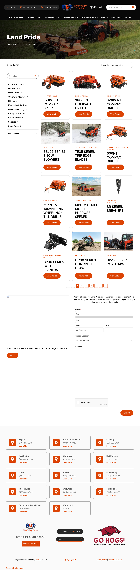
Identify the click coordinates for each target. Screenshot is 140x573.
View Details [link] (52, 114)
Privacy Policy (102, 560)
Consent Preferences (15, 568)
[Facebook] (65, 559)
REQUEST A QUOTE (30, 544)
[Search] (81, 539)
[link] (49, 7)
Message (78, 346)
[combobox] (121, 7)
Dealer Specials (71, 17)
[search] (133, 7)
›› (105, 286)
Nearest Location (82, 336)
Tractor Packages (16, 17)
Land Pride (13, 355)
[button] (10, 7)
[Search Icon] (35, 76)
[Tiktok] (71, 559)
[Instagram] (68, 559)
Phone (77, 326)
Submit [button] (127, 413)
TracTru (38, 560)
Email (111, 326)
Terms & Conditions (115, 560)
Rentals (128, 17)
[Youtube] (75, 559)
